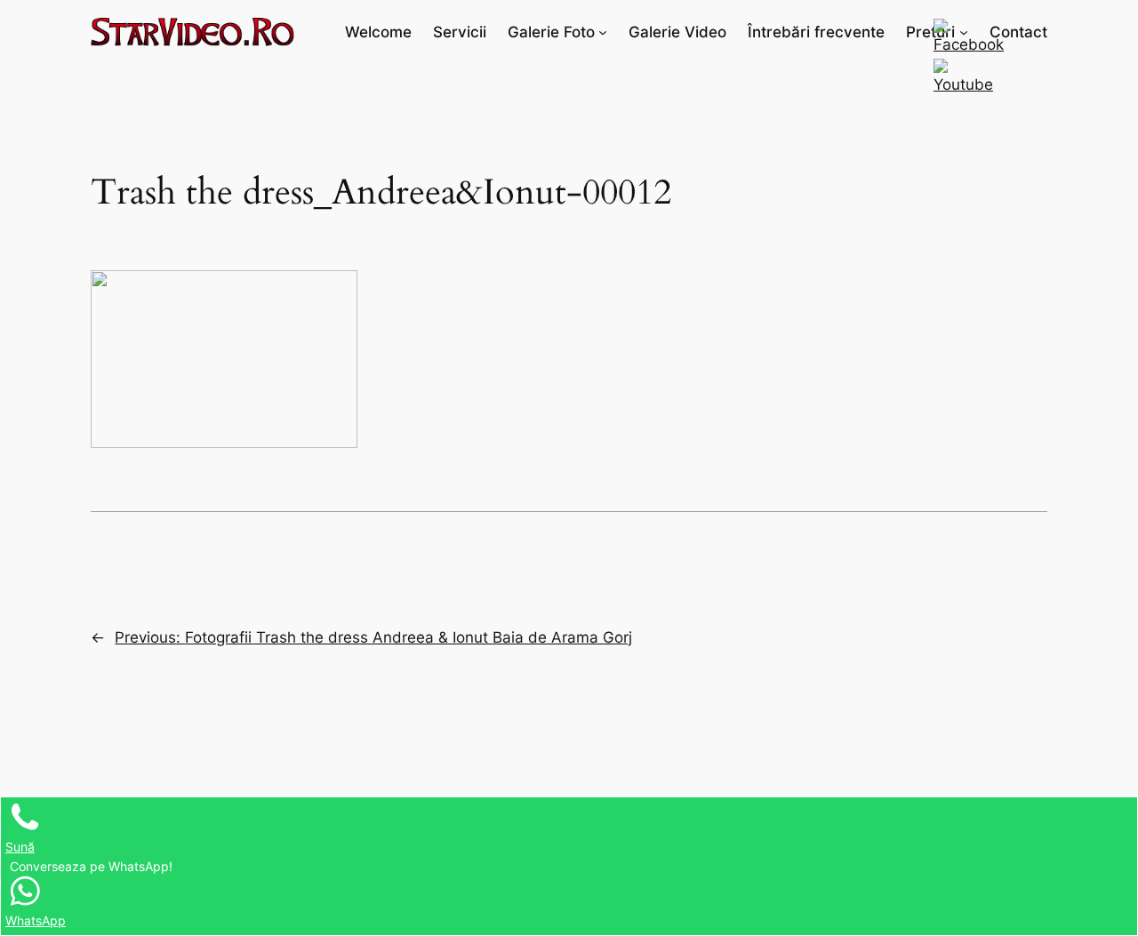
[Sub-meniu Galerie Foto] (602, 32)
